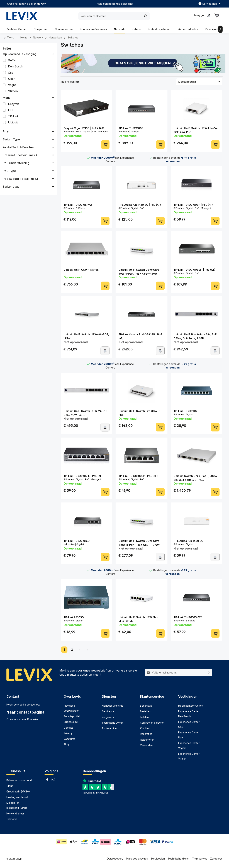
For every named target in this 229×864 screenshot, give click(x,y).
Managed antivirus (137, 858)
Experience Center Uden (188, 735)
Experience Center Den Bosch (188, 714)
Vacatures (69, 739)
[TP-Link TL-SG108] (197, 390)
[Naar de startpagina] (21, 16)
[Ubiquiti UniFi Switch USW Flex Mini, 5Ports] (141, 597)
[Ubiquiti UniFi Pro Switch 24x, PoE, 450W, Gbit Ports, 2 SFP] (197, 314)
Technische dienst (178, 858)
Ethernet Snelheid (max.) (20, 155)
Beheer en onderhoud (19, 780)
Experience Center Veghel (188, 746)
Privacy (68, 733)
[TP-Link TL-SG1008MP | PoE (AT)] (197, 249)
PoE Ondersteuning (16, 163)
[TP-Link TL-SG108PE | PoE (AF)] (86, 455)
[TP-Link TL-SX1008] (141, 108)
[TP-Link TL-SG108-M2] (86, 184)
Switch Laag (11, 186)
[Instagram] (53, 780)
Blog (66, 744)
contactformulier (28, 719)
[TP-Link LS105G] (86, 597)
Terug (10, 37)
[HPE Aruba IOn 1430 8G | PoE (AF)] (141, 184)
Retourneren (147, 739)
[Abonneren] (209, 672)
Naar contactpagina (25, 712)
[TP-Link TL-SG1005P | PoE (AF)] (141, 455)
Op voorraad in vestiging (19, 54)
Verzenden (146, 745)
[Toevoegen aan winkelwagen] (105, 144)
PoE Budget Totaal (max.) (20, 178)
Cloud (9, 786)
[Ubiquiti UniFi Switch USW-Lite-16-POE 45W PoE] (197, 108)
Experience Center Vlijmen (188, 756)
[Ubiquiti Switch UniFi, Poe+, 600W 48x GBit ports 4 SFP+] (197, 455)
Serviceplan (108, 711)
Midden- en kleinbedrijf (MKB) (16, 805)
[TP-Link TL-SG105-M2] (197, 597)
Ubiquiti (13, 122)
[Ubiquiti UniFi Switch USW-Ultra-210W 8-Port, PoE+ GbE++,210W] (141, 520)
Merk (6, 97)
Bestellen (145, 711)
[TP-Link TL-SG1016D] (86, 520)
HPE (11, 110)
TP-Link (13, 116)
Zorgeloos (108, 717)
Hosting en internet (17, 797)
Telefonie (11, 819)
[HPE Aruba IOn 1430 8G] (197, 520)
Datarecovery (115, 858)
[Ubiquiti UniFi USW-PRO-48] (86, 249)
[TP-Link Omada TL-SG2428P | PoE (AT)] (141, 314)
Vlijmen (13, 91)
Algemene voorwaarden (71, 708)
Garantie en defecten (152, 722)
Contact (68, 727)
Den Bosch (15, 66)
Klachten (145, 728)
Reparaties (146, 734)
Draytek (13, 104)
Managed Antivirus (112, 705)
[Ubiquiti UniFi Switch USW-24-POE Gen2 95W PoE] (86, 390)
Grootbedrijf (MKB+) (18, 791)
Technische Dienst (112, 722)
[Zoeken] (146, 16)
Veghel (12, 85)
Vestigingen (187, 696)
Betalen (144, 717)
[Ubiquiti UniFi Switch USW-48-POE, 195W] (86, 314)
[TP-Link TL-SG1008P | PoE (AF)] (197, 184)
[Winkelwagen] (216, 15)
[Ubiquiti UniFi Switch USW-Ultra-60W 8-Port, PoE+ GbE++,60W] (141, 249)
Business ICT (71, 722)
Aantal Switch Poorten (18, 147)
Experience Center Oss (188, 724)
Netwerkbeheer (15, 813)
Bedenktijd (146, 705)
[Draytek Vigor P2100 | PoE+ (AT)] (86, 108)
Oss (10, 72)
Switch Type (11, 139)
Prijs (6, 131)
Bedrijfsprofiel (72, 716)
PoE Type (9, 171)
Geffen (12, 60)
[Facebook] (47, 780)
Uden (11, 78)
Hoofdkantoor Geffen (190, 705)
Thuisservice (109, 728)
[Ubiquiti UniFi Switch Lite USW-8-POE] (141, 390)
